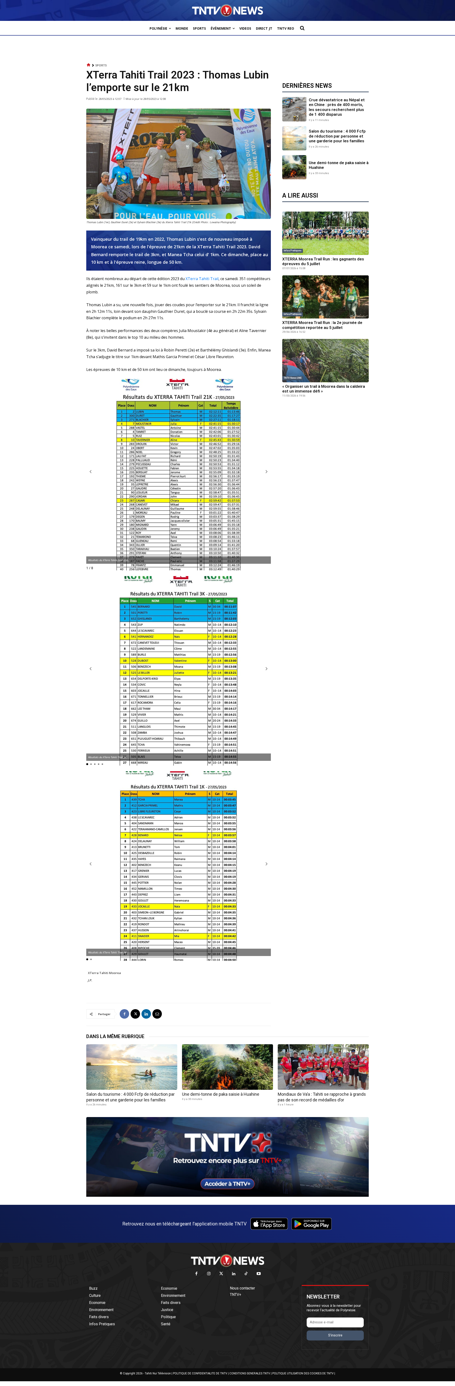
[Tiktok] (246, 1274)
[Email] (157, 1014)
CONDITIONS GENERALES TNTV (249, 1373)
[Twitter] (221, 1274)
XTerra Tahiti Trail (201, 278)
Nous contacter (242, 1288)
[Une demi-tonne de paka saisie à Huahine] (294, 167)
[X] (135, 1014)
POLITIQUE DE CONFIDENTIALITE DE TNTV (200, 1373)
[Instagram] (209, 1274)
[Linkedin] (146, 1014)
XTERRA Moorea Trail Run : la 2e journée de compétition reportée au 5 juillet (322, 325)
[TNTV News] (227, 1260)
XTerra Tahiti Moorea (104, 973)
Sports (101, 65)
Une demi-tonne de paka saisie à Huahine (339, 165)
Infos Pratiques (292, 250)
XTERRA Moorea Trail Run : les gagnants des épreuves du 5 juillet (323, 261)
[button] (302, 28)
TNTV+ (235, 1294)
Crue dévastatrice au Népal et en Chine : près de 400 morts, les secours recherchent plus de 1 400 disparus (337, 107)
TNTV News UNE (293, 378)
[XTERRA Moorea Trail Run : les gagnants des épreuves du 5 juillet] (325, 233)
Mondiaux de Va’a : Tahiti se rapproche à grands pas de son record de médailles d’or (322, 1097)
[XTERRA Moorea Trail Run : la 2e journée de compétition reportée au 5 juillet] (325, 297)
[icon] (88, 65)
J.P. (90, 980)
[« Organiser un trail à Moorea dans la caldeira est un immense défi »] (325, 360)
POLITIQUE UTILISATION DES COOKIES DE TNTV (303, 1373)
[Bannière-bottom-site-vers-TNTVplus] (227, 1195)
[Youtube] (259, 1274)
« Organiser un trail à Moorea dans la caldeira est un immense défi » (323, 388)
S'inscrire (335, 1335)
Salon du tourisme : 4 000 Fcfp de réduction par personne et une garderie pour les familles (337, 136)
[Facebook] (124, 1014)
